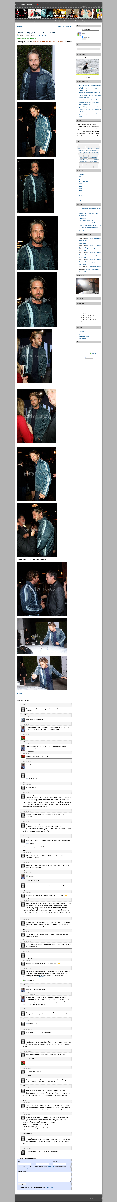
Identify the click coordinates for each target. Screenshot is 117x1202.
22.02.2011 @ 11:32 (27, 784)
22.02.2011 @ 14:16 (27, 862)
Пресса (77, 21)
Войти (80, 333)
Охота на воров (83, 157)
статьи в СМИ (90, 166)
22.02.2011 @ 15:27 (27, 900)
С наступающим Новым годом (86, 220)
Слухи (80, 193)
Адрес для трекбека (39, 1155)
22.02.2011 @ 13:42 (27, 837)
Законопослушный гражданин (92, 150)
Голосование (96, 148)
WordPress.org (82, 338)
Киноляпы (81, 154)
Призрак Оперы (89, 159)
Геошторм (84, 148)
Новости (26, 21)
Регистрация (82, 331)
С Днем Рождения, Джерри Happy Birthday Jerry (90, 225)
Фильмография (68, 21)
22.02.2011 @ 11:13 (27, 753)
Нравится (19, 693)
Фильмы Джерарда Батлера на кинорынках (89, 230)
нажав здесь (49, 1187)
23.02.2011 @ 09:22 (27, 1114)
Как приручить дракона (93, 152)
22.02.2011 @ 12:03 (27, 821)
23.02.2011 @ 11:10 (27, 1134)
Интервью (49, 21)
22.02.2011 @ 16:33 (27, 986)
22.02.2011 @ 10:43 (27, 734)
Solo (29, 723)
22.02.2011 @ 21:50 (27, 1051)
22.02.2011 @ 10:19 (27, 705)
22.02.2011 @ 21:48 (27, 1037)
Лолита (97, 154)
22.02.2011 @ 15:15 (27, 892)
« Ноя (81, 323)
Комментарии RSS (30, 1155)
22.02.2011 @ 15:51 (27, 941)
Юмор (80, 200)
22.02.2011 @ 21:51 (27, 1060)
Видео (42, 21)
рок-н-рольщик (83, 166)
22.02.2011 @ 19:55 (27, 1009)
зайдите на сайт (51, 1166)
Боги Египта (97, 146)
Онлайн (80, 188)
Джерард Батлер (24, 5)
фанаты (95, 166)
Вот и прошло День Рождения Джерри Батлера (89, 208)
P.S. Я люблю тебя (81, 146)
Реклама (82, 161)
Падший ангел (82, 159)
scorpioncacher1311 (33, 880)
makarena (31, 733)
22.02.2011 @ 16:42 (30, 994)
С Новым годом (82, 218)
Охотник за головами (92, 157)
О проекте (91, 21)
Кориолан (86, 154)
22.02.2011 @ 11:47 (27, 792)
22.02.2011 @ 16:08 (27, 960)
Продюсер (96, 159)
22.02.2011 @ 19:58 (27, 1020)
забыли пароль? (92, 41)
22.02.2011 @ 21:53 (27, 1068)
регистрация (84, 41)
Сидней (86, 161)
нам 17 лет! (35, 4)
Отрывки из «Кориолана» (64, 26)
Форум (84, 21)
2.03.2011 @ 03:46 (27, 1148)
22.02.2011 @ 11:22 (27, 772)
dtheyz (25, 714)
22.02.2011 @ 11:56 (27, 811)
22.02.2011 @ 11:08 (27, 743)
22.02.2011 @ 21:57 (27, 1076)
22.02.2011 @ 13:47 (27, 852)
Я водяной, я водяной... (89, 75)
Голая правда (90, 148)
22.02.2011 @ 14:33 (27, 872)
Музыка (80, 184)
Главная (19, 21)
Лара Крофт (92, 154)
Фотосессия (95, 163)
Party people (20, 26)
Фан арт (81, 195)
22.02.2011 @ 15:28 (27, 919)
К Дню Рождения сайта (84, 216)
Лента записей (82, 334)
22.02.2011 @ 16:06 (27, 951)
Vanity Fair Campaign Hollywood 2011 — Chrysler (36, 32)
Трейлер (91, 161)
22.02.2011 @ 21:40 (27, 1029)
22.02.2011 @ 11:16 (27, 761)
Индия (80, 152)
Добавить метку (81, 150)
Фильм (95, 161)
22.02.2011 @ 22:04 (27, 1087)
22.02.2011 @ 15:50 (27, 931)
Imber (24, 1147)
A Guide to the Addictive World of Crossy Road (89, 113)
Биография (58, 21)
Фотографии (34, 21)
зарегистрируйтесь (26, 1168)
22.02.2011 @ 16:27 (27, 968)
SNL (86, 146)
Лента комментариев (84, 336)
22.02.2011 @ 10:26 (27, 724)
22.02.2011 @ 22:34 (27, 1102)
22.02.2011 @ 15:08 (27, 882)
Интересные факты (83, 181)
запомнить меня (87, 37)
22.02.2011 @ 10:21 (27, 716)
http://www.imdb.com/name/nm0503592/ (33, 977)
